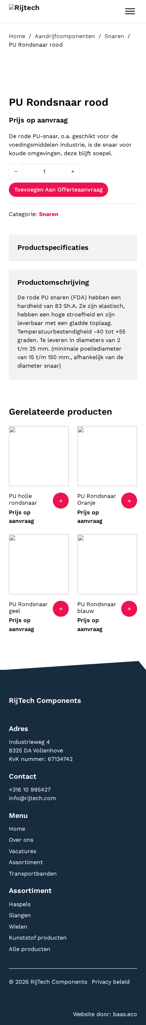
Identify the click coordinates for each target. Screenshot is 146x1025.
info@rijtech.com (32, 798)
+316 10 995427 (30, 789)
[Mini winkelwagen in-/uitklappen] (113, 11)
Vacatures (22, 851)
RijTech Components (45, 700)
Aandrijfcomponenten (65, 36)
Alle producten (29, 949)
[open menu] (130, 11)
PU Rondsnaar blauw (96, 607)
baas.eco (125, 1014)
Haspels (19, 904)
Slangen (20, 915)
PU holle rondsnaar (23, 499)
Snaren (114, 36)
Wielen (18, 926)
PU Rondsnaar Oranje (96, 499)
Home (17, 36)
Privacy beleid (111, 981)
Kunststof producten (38, 937)
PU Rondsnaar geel (28, 607)
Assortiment (26, 862)
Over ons (21, 839)
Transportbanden (33, 873)
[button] (61, 501)
